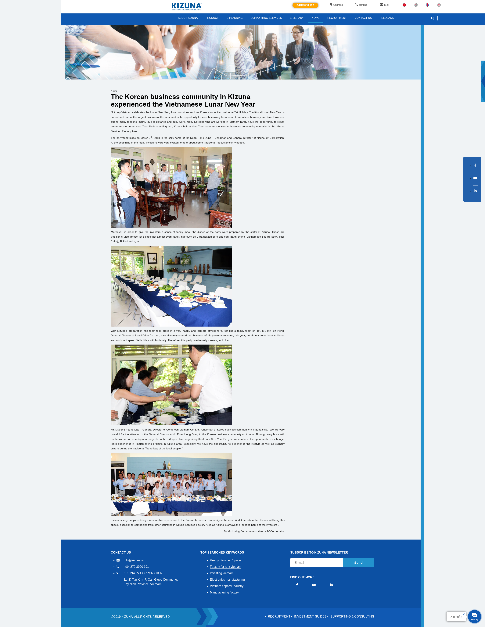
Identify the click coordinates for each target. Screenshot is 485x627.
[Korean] (416, 4)
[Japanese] (439, 4)
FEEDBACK (387, 17)
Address (338, 4)
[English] (427, 4)
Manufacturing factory (224, 592)
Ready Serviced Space (225, 560)
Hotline (363, 4)
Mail (386, 4)
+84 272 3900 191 (136, 566)
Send (358, 563)
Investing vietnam (221, 573)
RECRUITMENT (279, 616)
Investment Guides (310, 616)
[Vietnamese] (404, 4)
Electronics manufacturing (227, 579)
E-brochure (305, 5)
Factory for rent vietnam (225, 566)
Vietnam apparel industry (226, 586)
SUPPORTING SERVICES (266, 17)
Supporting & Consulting (352, 616)
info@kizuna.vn (134, 560)
